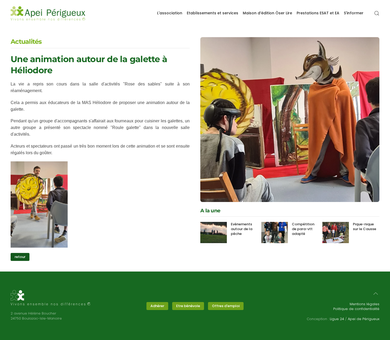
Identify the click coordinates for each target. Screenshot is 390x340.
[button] (376, 13)
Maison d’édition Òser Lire (267, 13)
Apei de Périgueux (363, 318)
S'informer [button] (353, 13)
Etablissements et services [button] (212, 13)
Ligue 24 (337, 318)
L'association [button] (169, 13)
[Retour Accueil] (48, 13)
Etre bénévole (188, 305)
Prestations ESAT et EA (318, 13)
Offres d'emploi (226, 305)
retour (20, 256)
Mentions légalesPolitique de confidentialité (356, 306)
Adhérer (157, 305)
